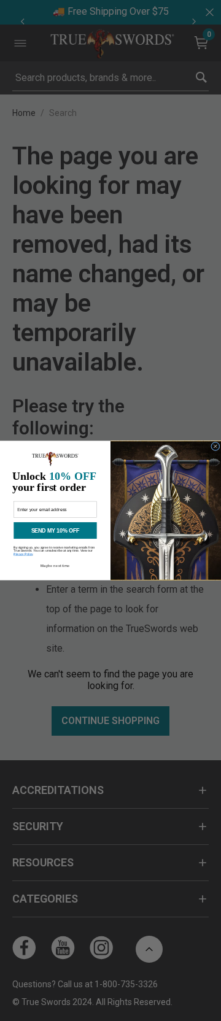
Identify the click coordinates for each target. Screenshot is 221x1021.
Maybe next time (55, 566)
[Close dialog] (216, 446)
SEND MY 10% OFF (55, 531)
